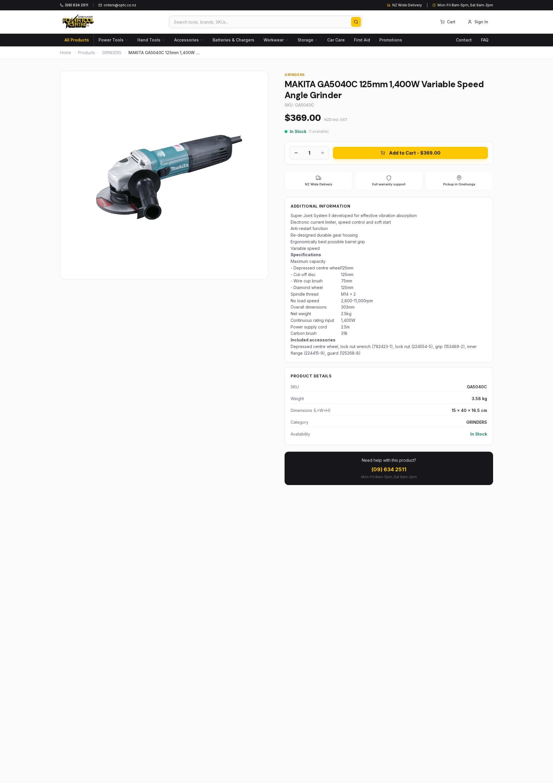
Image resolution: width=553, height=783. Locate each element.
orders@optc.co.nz (120, 5)
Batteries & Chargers (233, 39)
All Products (77, 39)
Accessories (186, 39)
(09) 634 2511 (389, 469)
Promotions (390, 39)
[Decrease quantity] (296, 153)
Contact (464, 39)
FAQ (484, 39)
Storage (305, 39)
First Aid (362, 39)
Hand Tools (148, 39)
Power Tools (111, 39)
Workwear (274, 39)
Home (65, 52)
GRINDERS (112, 52)
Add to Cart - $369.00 (414, 153)
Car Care (336, 39)
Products (86, 52)
